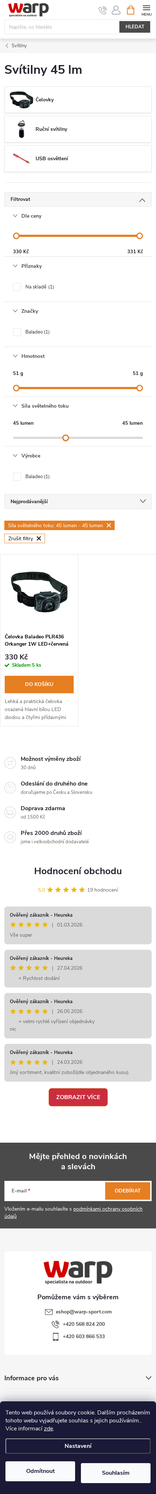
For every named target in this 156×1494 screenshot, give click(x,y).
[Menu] (146, 9)
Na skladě (39, 287)
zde (48, 1429)
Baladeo (36, 332)
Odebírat (128, 1190)
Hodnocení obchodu (78, 871)
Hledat (135, 27)
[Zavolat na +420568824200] (102, 10)
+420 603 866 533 (84, 1336)
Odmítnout (40, 1471)
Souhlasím (116, 1473)
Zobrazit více (78, 1097)
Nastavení (78, 1446)
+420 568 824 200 (84, 1324)
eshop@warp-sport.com (84, 1311)
